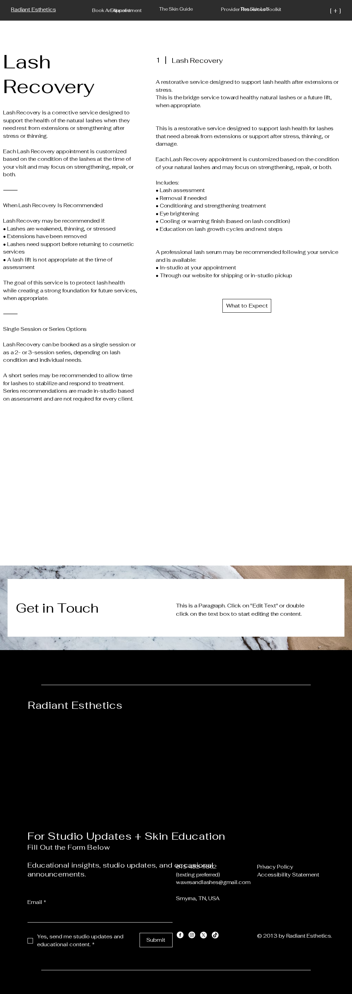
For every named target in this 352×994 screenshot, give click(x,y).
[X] (203, 935)
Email (37, 902)
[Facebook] (180, 935)
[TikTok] (215, 935)
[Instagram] (192, 935)
